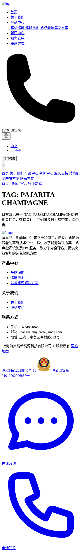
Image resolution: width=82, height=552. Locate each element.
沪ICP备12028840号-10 (19, 370)
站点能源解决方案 (54, 28)
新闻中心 (46, 173)
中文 (13, 146)
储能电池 (32, 28)
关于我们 (17, 173)
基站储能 (17, 28)
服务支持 (61, 173)
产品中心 (31, 173)
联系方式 (27, 178)
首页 (5, 173)
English (15, 150)
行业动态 (35, 184)
